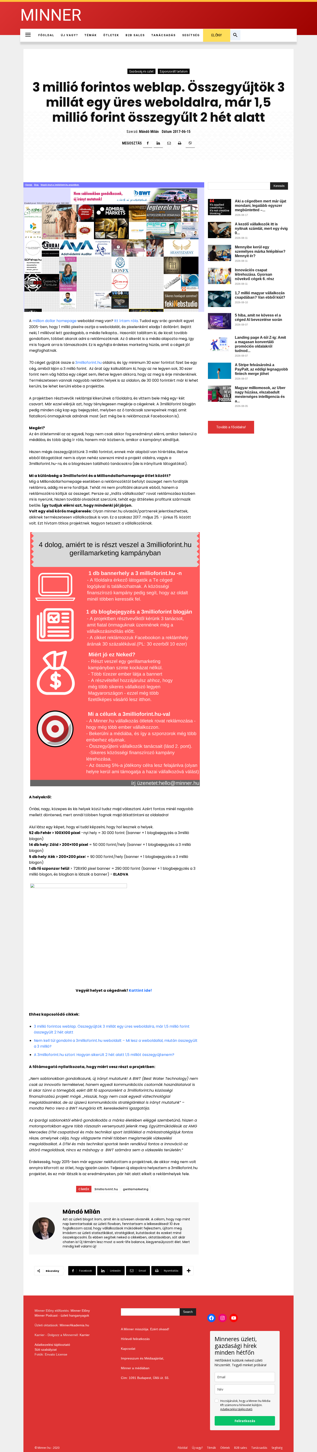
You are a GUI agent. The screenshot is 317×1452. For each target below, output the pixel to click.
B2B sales (240, 1448)
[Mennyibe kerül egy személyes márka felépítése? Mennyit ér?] (219, 253)
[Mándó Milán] (46, 1228)
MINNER (50, 15)
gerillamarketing (135, 1189)
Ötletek (225, 1448)
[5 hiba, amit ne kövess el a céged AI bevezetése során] (219, 321)
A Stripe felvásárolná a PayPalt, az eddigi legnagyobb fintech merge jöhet (261, 369)
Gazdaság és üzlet (141, 71)
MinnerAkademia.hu (74, 1325)
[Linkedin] (158, 143)
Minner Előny (80, 1310)
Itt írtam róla (125, 320)
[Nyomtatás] (179, 143)
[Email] (169, 143)
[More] (189, 1270)
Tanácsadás (259, 1448)
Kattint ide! (140, 990)
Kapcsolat (128, 1348)
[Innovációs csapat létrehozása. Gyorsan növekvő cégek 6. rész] (219, 276)
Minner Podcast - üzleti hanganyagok (62, 1315)
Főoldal (183, 1448)
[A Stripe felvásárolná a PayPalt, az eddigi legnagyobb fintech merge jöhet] (219, 371)
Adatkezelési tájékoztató (52, 1344)
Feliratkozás (245, 1421)
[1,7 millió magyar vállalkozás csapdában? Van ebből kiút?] (219, 299)
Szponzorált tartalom (174, 71)
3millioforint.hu (88, 362)
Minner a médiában (135, 1368)
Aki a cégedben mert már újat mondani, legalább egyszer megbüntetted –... (260, 205)
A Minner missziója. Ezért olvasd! (145, 1329)
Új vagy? (197, 1448)
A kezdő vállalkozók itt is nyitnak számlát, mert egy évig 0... (261, 228)
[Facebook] (147, 143)
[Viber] (190, 143)
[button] (235, 35)
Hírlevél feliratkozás (135, 1339)
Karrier (85, 1335)
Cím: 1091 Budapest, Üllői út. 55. (145, 1378)
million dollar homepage (54, 320)
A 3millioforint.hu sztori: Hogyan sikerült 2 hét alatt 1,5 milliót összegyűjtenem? (104, 1054)
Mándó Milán (149, 131)
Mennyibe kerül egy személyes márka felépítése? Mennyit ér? (260, 251)
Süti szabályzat (46, 1349)
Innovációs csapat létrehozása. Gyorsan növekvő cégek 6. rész (254, 274)
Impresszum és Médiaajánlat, (142, 1358)
